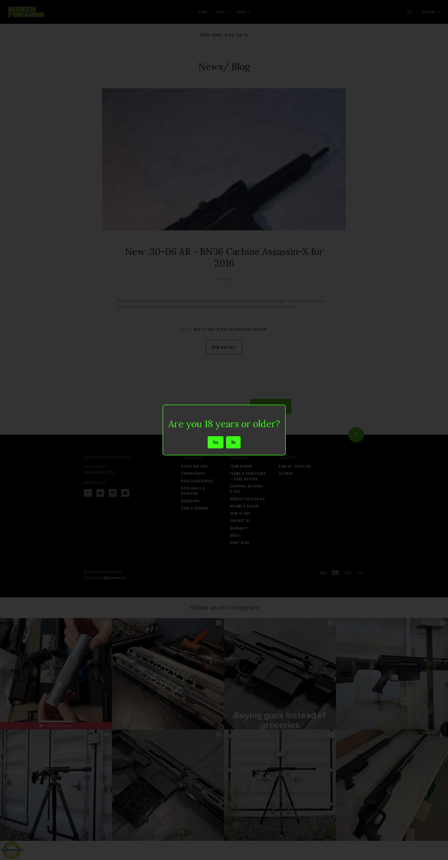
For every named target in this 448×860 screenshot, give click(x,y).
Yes (215, 442)
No (233, 442)
